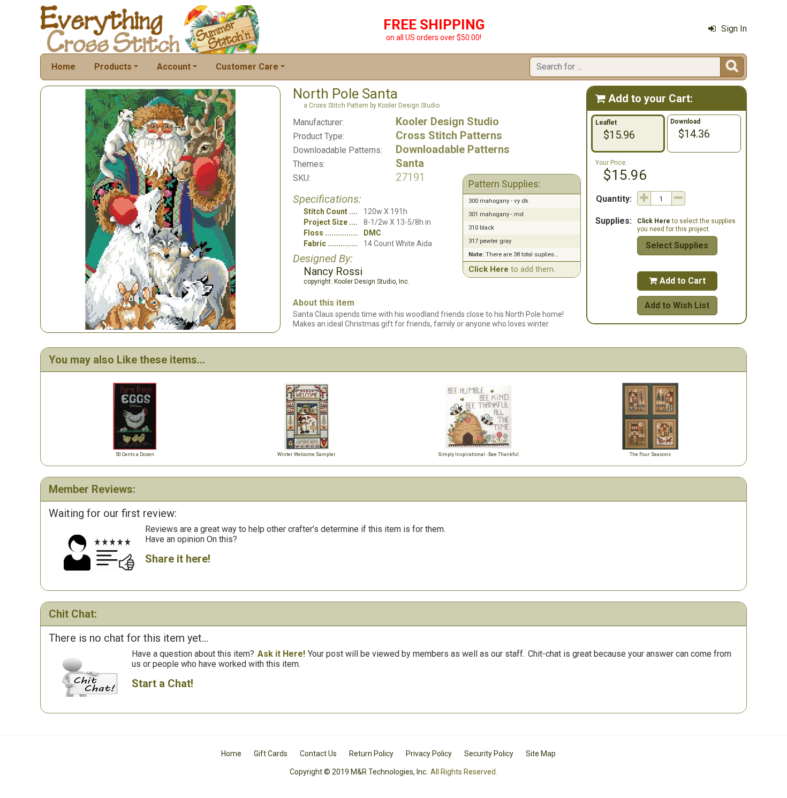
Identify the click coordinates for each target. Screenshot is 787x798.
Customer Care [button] (247, 67)
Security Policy (488, 753)
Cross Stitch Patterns (449, 135)
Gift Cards (270, 753)
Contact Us (318, 753)
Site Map (541, 753)
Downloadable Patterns (453, 149)
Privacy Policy (429, 753)
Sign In (734, 29)
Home (63, 67)
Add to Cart (677, 281)
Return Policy (371, 753)
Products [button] (113, 67)
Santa (410, 163)
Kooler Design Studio (447, 121)
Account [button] (174, 67)
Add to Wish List (677, 305)
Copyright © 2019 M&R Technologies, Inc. (359, 771)
